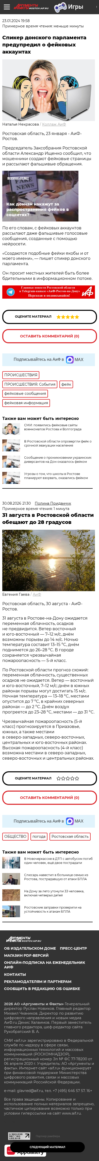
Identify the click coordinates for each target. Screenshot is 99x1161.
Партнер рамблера (48, 1136)
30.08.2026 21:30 (16, 503)
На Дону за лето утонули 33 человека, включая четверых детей (54, 893)
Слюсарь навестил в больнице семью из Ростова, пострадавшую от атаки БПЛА (56, 877)
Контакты (15, 974)
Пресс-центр (73, 948)
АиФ (37, 594)
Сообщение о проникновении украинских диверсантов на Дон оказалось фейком (57, 460)
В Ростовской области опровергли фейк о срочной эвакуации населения (58, 443)
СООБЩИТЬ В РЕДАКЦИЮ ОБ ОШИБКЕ (42, 988)
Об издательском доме (30, 948)
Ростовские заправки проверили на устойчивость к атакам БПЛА (52, 909)
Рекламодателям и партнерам (37, 981)
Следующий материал (47, 1147)
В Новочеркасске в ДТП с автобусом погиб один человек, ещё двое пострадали (58, 861)
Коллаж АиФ (54, 124)
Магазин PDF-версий (26, 955)
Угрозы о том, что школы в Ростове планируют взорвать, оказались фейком (56, 476)
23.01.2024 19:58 (16, 21)
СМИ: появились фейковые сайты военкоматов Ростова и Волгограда (52, 427)
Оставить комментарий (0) (49, 336)
